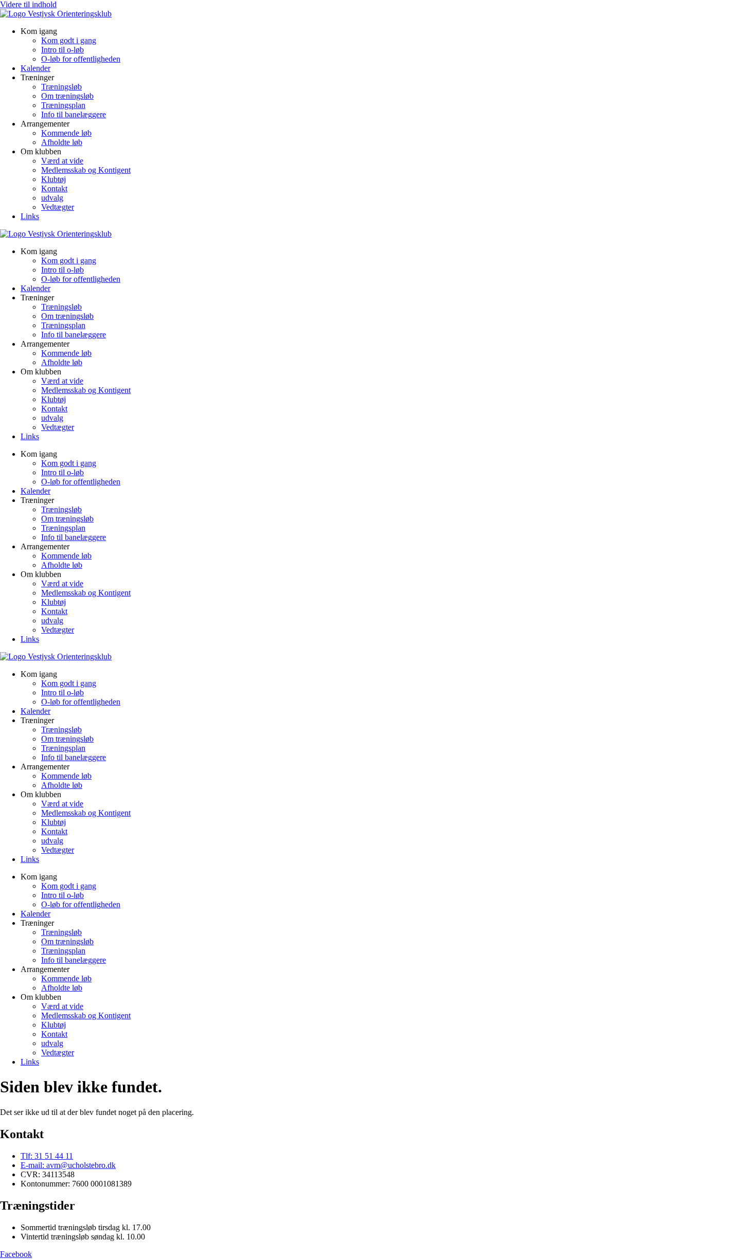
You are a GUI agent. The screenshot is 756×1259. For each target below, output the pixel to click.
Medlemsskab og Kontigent (86, 170)
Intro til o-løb (62, 49)
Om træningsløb (67, 96)
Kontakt (54, 188)
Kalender (35, 68)
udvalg (52, 197)
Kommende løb (66, 133)
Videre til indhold (28, 4)
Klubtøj (53, 179)
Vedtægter (57, 207)
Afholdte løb (61, 142)
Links (30, 216)
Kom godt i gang (68, 40)
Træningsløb (61, 86)
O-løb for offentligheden (80, 59)
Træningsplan (63, 105)
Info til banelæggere (73, 114)
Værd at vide (62, 160)
